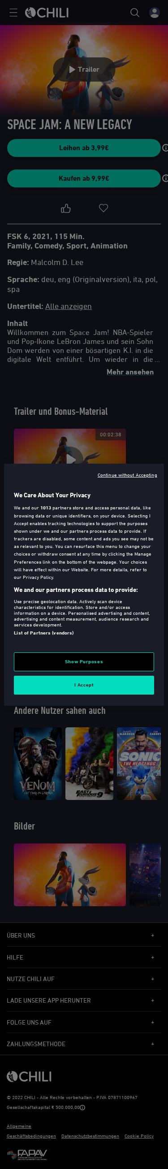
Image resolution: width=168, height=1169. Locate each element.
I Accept (84, 685)
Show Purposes (84, 661)
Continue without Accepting (127, 474)
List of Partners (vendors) (43, 633)
